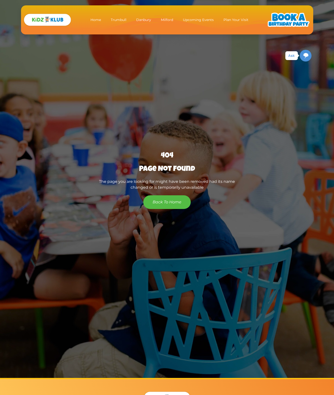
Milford (167, 20)
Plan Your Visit (235, 20)
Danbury (143, 20)
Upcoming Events (198, 20)
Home (95, 20)
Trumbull (118, 20)
